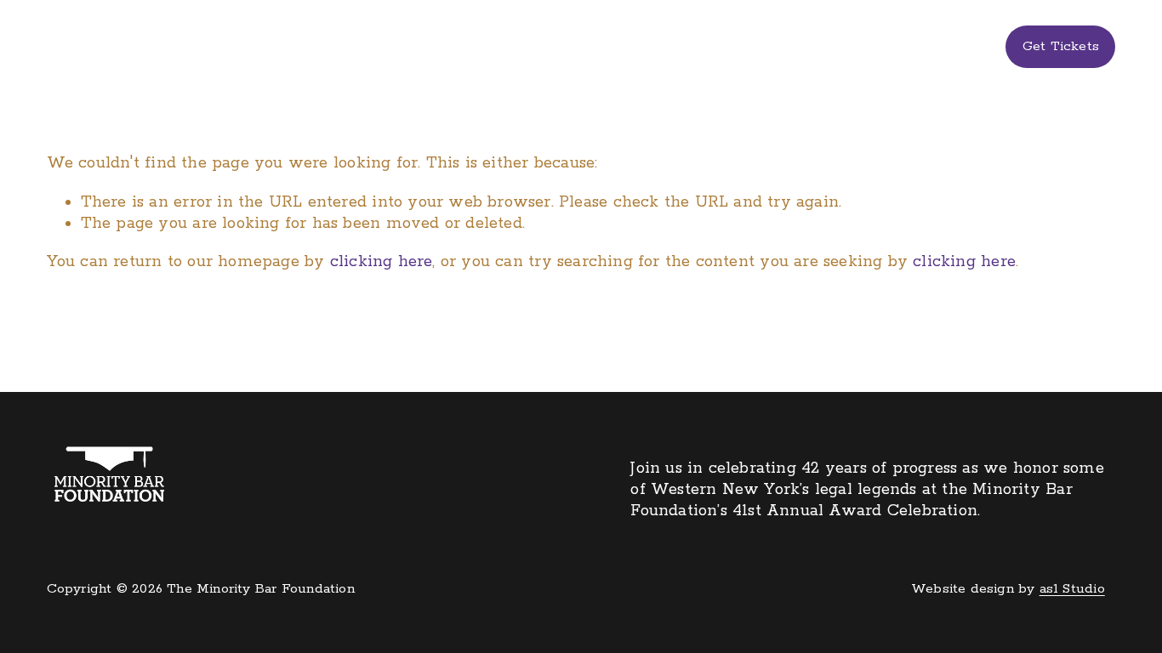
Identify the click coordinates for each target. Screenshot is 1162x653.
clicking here (381, 262)
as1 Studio (1072, 589)
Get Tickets (1060, 46)
